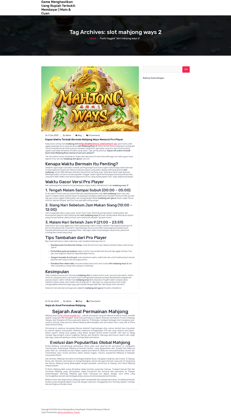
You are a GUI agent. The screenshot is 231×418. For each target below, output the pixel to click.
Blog (80, 135)
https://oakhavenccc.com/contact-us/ (98, 144)
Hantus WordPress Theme (68, 412)
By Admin (67, 135)
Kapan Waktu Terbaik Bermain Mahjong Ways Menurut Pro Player (84, 139)
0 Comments (94, 135)
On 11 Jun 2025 (52, 135)
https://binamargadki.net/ (69, 315)
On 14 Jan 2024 (52, 301)
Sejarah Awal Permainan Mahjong (65, 305)
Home (93, 38)
